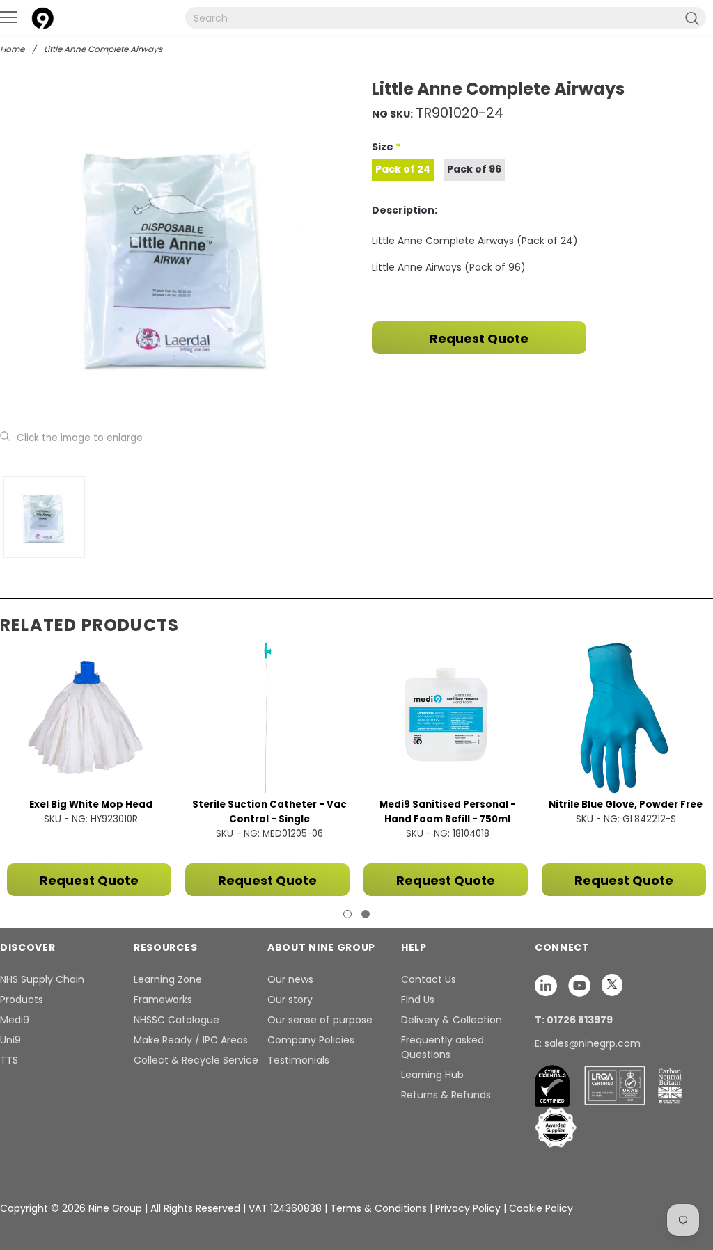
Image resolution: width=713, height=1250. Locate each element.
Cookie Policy (541, 1208)
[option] (176, 254)
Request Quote (479, 338)
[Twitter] (612, 985)
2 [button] (365, 914)
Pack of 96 (474, 169)
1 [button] (347, 914)
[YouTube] (580, 985)
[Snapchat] (547, 985)
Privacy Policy (469, 1208)
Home (12, 49)
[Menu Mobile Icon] (8, 17)
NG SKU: (392, 114)
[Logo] (42, 16)
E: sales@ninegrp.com (588, 1043)
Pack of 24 (402, 169)
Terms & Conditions (378, 1208)
